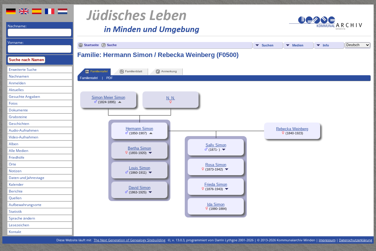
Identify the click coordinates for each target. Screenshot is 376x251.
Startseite (91, 45)
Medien (297, 45)
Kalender (16, 184)
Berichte (16, 191)
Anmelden (17, 83)
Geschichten (19, 123)
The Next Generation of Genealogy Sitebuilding (129, 240)
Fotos (13, 103)
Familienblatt (133, 71)
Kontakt (15, 231)
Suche (112, 45)
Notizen (15, 170)
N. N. (170, 98)
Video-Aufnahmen (23, 137)
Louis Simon (139, 168)
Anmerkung (169, 71)
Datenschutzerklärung (355, 240)
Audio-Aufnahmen (23, 130)
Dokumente (18, 110)
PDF (109, 78)
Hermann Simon (139, 128)
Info (326, 45)
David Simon (139, 187)
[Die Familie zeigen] (151, 152)
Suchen (267, 45)
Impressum (327, 240)
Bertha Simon (139, 148)
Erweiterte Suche (23, 69)
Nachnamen (19, 76)
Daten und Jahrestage (26, 177)
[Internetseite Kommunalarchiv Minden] (325, 28)
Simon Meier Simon (108, 97)
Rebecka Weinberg (292, 129)
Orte (12, 164)
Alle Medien (18, 150)
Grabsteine (18, 116)
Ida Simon (215, 204)
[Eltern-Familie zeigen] (119, 102)
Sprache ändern (22, 218)
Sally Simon (216, 145)
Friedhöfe (16, 157)
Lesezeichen (19, 224)
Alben (13, 143)
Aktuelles (16, 89)
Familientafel (99, 71)
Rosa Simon (215, 165)
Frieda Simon (215, 184)
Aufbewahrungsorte (25, 204)
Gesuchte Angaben (24, 96)
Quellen (15, 197)
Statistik (15, 211)
